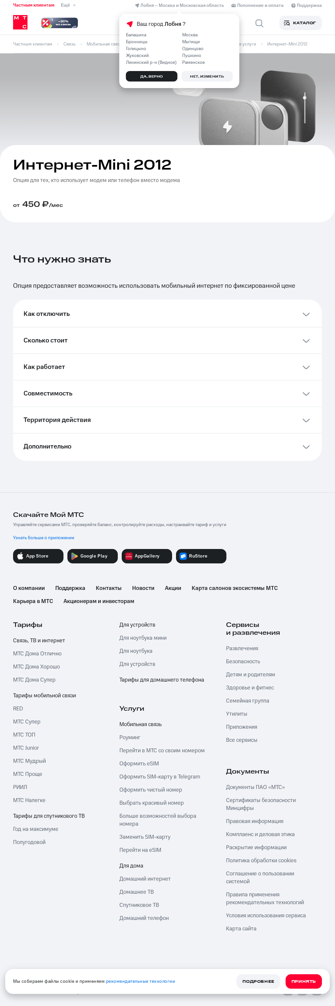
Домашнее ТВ (136, 892)
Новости (143, 588)
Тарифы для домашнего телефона (161, 680)
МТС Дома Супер (34, 680)
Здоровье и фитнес (250, 688)
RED (18, 709)
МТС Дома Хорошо (36, 667)
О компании (29, 588)
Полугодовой (29, 842)
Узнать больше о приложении (43, 538)
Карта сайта (241, 929)
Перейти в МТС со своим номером (162, 751)
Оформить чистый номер (150, 790)
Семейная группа (247, 701)
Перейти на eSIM (140, 850)
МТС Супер (27, 722)
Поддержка (70, 588)
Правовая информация (254, 821)
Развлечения (242, 648)
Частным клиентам (33, 5)
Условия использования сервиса (266, 916)
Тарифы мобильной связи (44, 696)
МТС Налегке (29, 800)
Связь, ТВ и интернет (39, 641)
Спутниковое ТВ (139, 905)
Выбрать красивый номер (151, 803)
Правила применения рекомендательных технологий (265, 898)
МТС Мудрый (29, 761)
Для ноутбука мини (143, 638)
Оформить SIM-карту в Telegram (159, 777)
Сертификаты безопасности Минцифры (261, 804)
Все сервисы (241, 740)
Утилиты (236, 714)
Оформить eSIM (139, 764)
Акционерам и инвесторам (98, 601)
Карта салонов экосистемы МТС (235, 588)
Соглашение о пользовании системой (260, 878)
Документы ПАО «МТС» (255, 787)
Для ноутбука (135, 651)
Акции (173, 588)
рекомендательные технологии (140, 981)
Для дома (131, 866)
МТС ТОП (24, 735)
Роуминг (129, 737)
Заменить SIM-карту (144, 837)
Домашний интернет (145, 879)
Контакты (109, 588)
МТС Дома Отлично (37, 654)
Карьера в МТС (33, 601)
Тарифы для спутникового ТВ (49, 816)
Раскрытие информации (256, 847)
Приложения (241, 727)
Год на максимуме (35, 829)
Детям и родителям (250, 675)
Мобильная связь (140, 724)
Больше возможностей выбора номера (157, 820)
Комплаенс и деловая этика (260, 834)
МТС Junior (26, 748)
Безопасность (243, 662)
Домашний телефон (144, 918)
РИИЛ (20, 787)
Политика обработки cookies (261, 861)
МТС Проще (27, 774)
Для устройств (137, 625)
